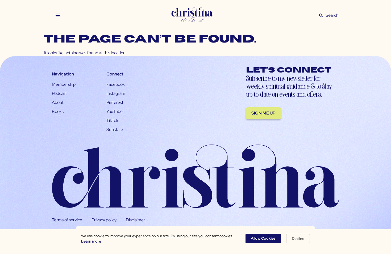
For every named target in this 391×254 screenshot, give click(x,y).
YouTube (114, 111)
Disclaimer (135, 220)
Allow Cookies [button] (263, 238)
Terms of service (67, 220)
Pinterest (114, 102)
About (58, 102)
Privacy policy (104, 220)
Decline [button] (298, 238)
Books (58, 111)
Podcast (59, 93)
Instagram (115, 93)
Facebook (115, 84)
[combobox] (332, 15)
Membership (64, 84)
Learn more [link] (91, 241)
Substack (115, 129)
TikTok (112, 120)
